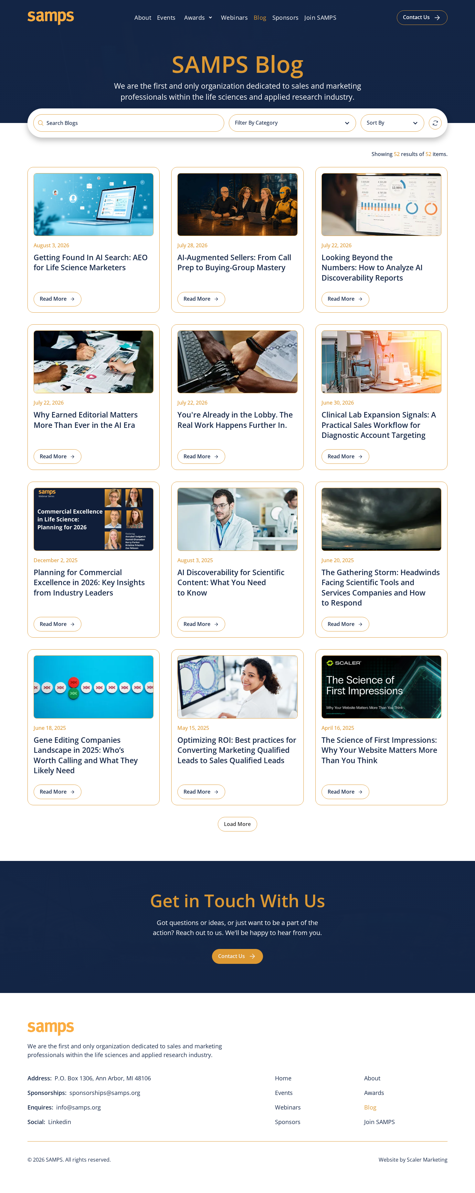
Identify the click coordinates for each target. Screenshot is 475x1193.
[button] (198, 17)
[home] (50, 17)
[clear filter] (435, 123)
